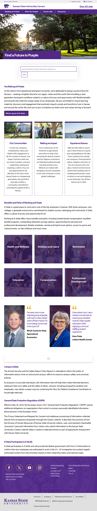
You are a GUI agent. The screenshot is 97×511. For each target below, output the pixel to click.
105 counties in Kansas (17, 156)
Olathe (10, 153)
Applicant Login (76, 1)
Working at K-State (12, 12)
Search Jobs (47, 12)
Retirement (79, 246)
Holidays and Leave (48, 246)
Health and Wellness (18, 246)
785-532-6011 (11, 479)
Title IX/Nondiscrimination (78, 465)
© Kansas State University (42, 506)
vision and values (66, 107)
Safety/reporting (57, 465)
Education (18, 279)
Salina (22, 150)
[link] (18, 249)
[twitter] (19, 467)
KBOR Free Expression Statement (62, 501)
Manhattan (14, 150)
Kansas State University (10, 1)
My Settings (88, 1)
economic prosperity (52, 170)
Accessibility (79, 497)
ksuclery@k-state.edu (13, 392)
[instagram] (39, 467)
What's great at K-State (15, 113)
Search (24, 74)
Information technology (55, 474)
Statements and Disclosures (63, 497)
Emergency (47, 497)
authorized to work (41, 449)
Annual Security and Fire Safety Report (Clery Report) (31, 371)
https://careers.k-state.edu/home (43, 429)
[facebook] (9, 467)
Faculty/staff (55, 471)
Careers (54, 468)
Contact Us (37, 497)
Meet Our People (31, 12)
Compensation (48, 279)
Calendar (72, 471)
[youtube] (29, 467)
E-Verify (27, 446)
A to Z (70, 473)
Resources (62, 12)
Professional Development (78, 280)
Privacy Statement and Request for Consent (27, 416)
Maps (70, 468)
